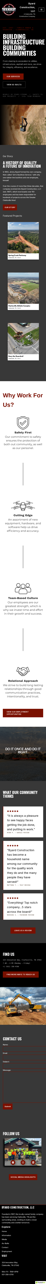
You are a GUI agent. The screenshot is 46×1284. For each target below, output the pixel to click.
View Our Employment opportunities (18, 713)
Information (6, 1235)
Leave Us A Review (23, 930)
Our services (13, 76)
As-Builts (5, 1243)
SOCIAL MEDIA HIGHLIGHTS (23, 1177)
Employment (7, 1251)
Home (4, 1231)
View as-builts (14, 85)
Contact (5, 1247)
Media (4, 1239)
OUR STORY (10, 207)
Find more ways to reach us (21, 974)
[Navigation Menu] (41, 10)
